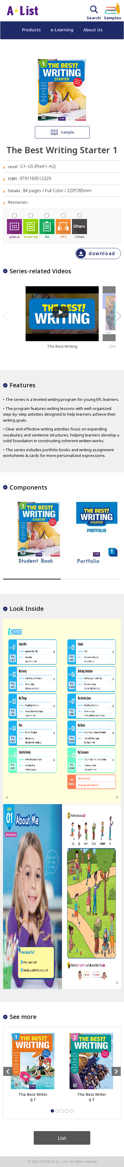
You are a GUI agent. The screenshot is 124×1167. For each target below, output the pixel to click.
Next (118, 316)
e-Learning (62, 30)
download (101, 253)
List (62, 1138)
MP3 (63, 237)
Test (47, 237)
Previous (5, 316)
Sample (67, 132)
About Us (92, 30)
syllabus (14, 237)
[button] (52, 1111)
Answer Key (30, 237)
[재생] (60, 312)
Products (31, 30)
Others (79, 237)
